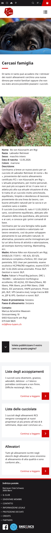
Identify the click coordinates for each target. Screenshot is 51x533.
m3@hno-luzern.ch (12, 324)
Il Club (6, 495)
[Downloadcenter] (11, 3)
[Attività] (7, 3)
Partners (8, 520)
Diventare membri (12, 499)
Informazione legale (14, 507)
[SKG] (26, 526)
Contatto (8, 503)
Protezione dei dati (13, 511)
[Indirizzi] (16, 3)
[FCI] (13, 526)
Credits (7, 516)
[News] (2, 3)
